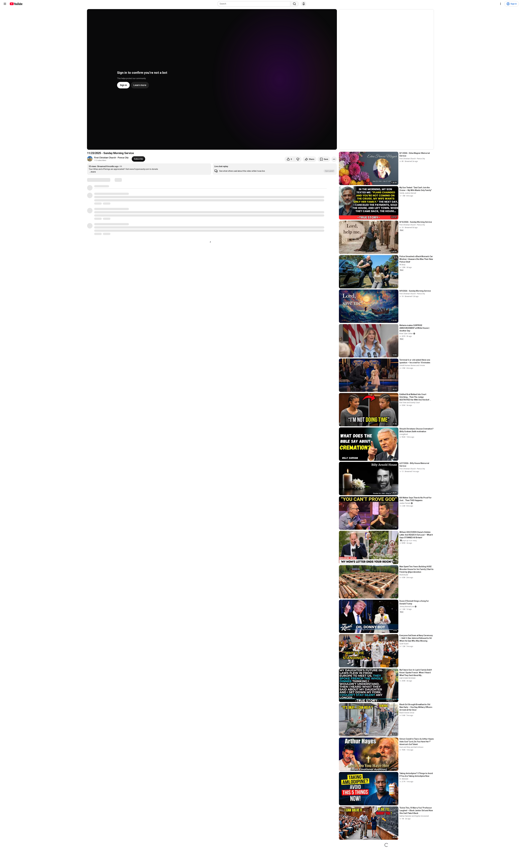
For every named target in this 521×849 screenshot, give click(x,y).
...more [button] (92, 172)
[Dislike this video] (298, 159)
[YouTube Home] (16, 4)
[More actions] (334, 159)
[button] (275, 169)
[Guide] (5, 3)
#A (120, 166)
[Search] (294, 4)
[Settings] (500, 3)
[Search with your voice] (303, 4)
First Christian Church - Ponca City (111, 157)
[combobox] (255, 3)
